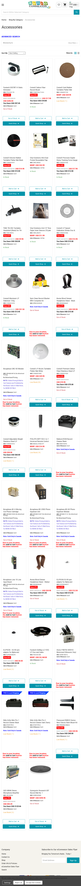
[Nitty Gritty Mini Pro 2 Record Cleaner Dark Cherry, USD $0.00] (40, 705)
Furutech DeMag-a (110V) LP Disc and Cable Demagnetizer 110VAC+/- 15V (39, 653)
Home (4, 854)
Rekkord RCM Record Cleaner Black (64, 440)
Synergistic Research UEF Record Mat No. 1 (39, 792)
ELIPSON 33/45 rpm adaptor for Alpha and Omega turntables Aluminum (67, 582)
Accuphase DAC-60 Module (13, 369)
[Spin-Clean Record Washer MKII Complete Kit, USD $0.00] (40, 283)
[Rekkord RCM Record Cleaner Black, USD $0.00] (67, 424)
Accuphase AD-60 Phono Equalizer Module (66, 510)
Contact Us (6, 857)
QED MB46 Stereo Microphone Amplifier (11, 792)
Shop (3, 860)
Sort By (4, 53)
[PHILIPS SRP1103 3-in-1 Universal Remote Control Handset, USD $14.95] (40, 424)
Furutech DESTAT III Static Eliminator (13, 89)
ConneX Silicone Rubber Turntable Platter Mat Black (13, 159)
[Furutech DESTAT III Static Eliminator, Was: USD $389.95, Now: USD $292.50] (14, 72)
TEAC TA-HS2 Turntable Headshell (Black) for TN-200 (12, 230)
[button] (40, 43)
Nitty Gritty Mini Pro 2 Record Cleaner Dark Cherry (40, 721)
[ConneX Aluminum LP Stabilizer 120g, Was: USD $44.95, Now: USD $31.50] (14, 283)
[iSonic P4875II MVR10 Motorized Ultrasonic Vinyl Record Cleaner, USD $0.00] (67, 634)
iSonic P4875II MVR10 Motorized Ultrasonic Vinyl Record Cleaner (66, 652)
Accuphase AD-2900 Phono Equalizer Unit (40, 510)
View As (69, 53)
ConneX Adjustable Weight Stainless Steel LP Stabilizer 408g (13, 441)
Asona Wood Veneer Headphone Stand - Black (66, 299)
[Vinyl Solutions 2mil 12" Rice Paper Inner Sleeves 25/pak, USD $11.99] (40, 213)
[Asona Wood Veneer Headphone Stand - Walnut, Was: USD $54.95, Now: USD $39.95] (40, 564)
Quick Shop (13, 123)
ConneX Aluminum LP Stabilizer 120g (11, 299)
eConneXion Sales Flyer (10, 867)
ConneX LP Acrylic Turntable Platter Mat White (40, 370)
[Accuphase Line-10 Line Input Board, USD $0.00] (14, 564)
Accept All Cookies (33, 882)
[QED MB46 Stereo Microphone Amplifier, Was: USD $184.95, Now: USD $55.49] (14, 775)
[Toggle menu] (3, 5)
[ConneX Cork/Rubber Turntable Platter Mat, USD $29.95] (67, 72)
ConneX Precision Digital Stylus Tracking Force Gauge (67, 159)
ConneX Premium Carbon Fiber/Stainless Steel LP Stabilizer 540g (66, 371)
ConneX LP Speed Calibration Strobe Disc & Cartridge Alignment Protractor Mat (66, 231)
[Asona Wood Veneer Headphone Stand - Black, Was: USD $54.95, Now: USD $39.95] (67, 283)
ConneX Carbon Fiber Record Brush (37, 89)
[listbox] (17, 53)
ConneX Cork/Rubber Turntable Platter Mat (64, 89)
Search (4, 870)
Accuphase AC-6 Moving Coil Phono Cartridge (12, 510)
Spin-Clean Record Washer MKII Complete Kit (40, 299)
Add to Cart (39, 118)
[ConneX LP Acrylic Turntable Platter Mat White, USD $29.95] (40, 353)
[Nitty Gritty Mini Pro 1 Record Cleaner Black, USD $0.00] (14, 705)
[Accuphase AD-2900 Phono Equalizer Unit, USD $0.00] (40, 494)
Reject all (18, 882)
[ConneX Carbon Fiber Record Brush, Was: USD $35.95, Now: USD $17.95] (40, 72)
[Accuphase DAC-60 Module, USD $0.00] (14, 353)
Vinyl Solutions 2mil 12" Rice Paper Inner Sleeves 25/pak (40, 229)
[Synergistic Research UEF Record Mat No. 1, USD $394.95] (40, 775)
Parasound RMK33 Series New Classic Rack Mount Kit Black (67, 722)
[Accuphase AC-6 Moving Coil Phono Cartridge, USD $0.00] (14, 494)
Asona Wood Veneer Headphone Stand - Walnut (39, 581)
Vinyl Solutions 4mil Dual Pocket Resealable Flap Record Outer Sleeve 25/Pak (39, 161)
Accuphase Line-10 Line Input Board (12, 581)
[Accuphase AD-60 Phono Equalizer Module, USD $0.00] (67, 494)
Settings (7, 882)
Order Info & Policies (9, 863)
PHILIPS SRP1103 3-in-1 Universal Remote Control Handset (39, 441)
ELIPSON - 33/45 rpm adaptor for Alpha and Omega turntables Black (12, 652)
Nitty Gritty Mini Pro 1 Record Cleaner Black (11, 721)
